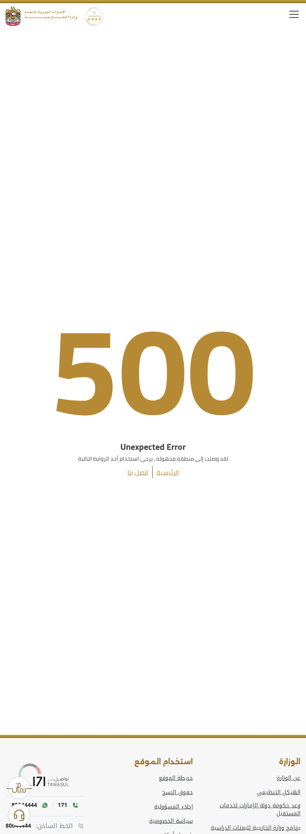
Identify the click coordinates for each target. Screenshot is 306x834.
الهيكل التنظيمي (278, 793)
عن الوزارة (288, 778)
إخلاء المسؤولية (173, 807)
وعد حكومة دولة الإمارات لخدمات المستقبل (260, 810)
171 (62, 805)
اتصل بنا (138, 472)
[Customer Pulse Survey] (19, 788)
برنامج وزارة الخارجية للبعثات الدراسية (255, 828)
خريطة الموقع (176, 778)
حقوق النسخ (177, 793)
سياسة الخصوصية (171, 821)
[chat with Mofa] (19, 815)
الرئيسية (168, 472)
